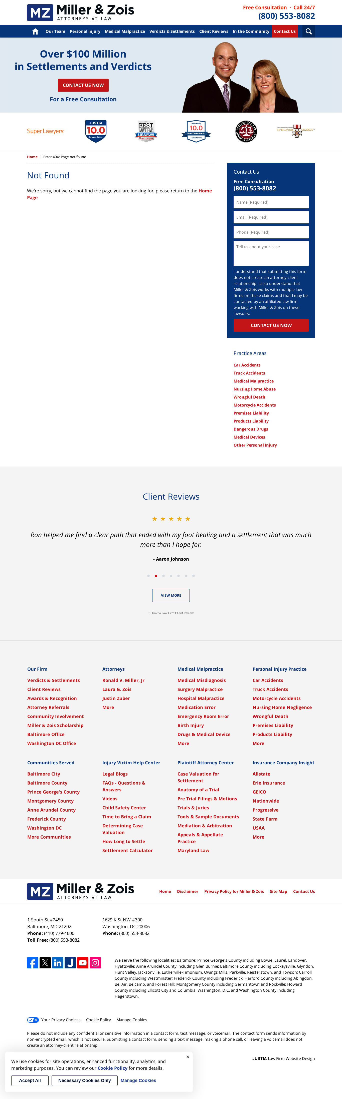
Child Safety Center (124, 808)
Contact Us (285, 31)
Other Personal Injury (255, 445)
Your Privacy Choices (61, 1019)
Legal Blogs (115, 774)
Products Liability (251, 421)
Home (35, 31)
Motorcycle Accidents (255, 405)
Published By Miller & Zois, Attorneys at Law (279, 12)
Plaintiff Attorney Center (206, 763)
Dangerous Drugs (251, 429)
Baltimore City (43, 774)
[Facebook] (32, 962)
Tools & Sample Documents (208, 817)
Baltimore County (47, 783)
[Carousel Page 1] (148, 576)
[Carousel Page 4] (171, 576)
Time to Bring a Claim (126, 817)
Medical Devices (249, 437)
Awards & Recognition (52, 698)
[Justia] (70, 962)
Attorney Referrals (48, 707)
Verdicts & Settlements (172, 31)
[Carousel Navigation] (171, 575)
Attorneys (113, 669)
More (108, 707)
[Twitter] (45, 962)
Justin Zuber (116, 698)
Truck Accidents (249, 373)
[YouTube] (82, 962)
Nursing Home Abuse (255, 389)
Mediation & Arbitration (205, 826)
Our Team (55, 31)
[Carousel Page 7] (193, 576)
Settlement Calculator (127, 850)
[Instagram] (95, 962)
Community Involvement (55, 716)
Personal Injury (85, 31)
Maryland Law (193, 850)
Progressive (266, 810)
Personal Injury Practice (280, 669)
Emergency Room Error (203, 716)
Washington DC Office (51, 743)
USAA (259, 828)
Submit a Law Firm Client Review (171, 613)
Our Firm (37, 669)
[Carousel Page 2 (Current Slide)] (156, 576)
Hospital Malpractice (201, 698)
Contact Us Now (83, 85)
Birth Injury (191, 725)
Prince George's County (53, 792)
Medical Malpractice (125, 31)
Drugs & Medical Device (204, 734)
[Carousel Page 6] (186, 576)
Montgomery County (50, 801)
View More (171, 595)
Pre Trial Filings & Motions (207, 799)
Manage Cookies (131, 1019)
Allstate (261, 774)
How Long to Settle (123, 841)
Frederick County (46, 819)
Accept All (30, 1080)
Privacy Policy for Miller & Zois (234, 891)
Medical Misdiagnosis (202, 680)
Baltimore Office (46, 734)
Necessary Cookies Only (84, 1080)
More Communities (49, 837)
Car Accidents (247, 365)
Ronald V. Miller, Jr (123, 680)
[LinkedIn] (57, 962)
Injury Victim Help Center (131, 763)
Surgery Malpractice (200, 689)
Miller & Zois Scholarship (55, 725)
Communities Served (50, 763)
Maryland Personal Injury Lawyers (80, 12)
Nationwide (266, 801)
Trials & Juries (193, 808)
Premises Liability (251, 413)
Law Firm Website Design (283, 1058)
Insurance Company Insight (283, 763)
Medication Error (197, 707)
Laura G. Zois (116, 689)
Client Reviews (213, 31)
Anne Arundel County (51, 810)
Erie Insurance (269, 783)
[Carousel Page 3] (163, 576)
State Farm (265, 819)
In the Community (251, 31)
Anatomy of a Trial (198, 790)
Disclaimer (187, 891)
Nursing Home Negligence (282, 707)
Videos (109, 799)
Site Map (278, 891)
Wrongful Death (249, 397)
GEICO (259, 792)
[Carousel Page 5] (178, 576)
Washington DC (44, 828)
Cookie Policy (98, 1019)
